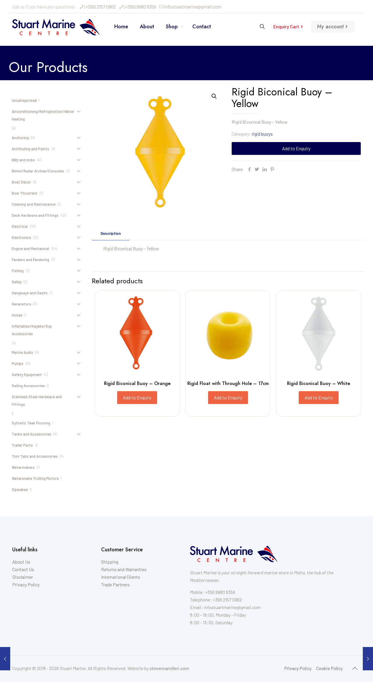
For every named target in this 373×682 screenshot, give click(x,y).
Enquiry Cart (286, 26)
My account (330, 26)
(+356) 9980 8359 (140, 6)
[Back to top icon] (355, 668)
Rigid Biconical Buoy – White (318, 383)
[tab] (110, 233)
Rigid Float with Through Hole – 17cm (228, 383)
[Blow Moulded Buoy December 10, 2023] (5, 658)
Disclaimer (22, 577)
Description (111, 233)
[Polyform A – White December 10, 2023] (368, 658)
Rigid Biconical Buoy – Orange (137, 383)
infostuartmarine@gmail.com (192, 6)
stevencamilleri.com (169, 668)
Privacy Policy (26, 584)
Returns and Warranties (124, 569)
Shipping (109, 561)
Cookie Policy (329, 668)
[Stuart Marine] (56, 26)
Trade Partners (115, 584)
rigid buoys (262, 134)
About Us (21, 561)
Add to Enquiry (296, 148)
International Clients (120, 577)
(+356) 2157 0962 (100, 6)
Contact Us (23, 569)
